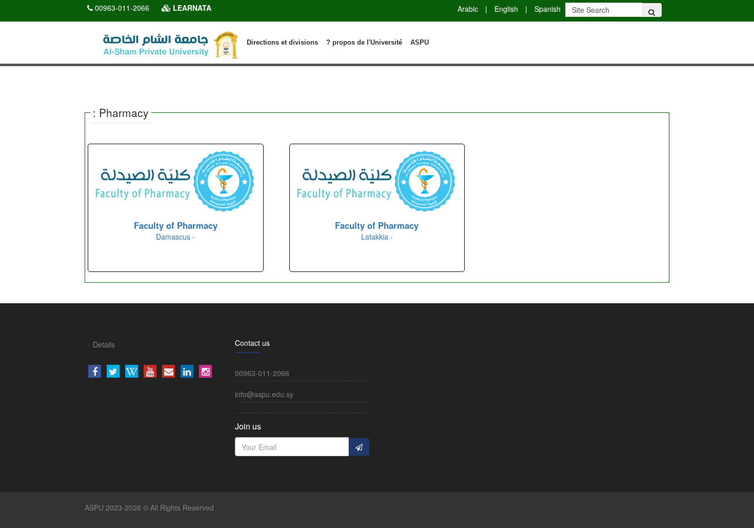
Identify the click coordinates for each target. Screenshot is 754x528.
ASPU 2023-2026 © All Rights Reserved (149, 507)
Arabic (468, 9)
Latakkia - (377, 231)
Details (103, 344)
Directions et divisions (282, 42)
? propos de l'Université (364, 42)
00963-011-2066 (122, 8)
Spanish (547, 9)
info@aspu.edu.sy (264, 394)
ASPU (419, 42)
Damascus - (175, 231)
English (506, 9)
